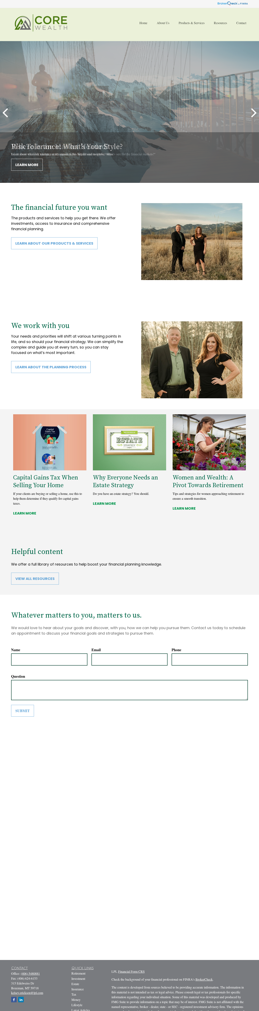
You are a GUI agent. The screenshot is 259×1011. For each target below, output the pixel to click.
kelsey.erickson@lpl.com (27, 993)
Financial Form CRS (131, 971)
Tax (73, 994)
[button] (143, 23)
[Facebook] (14, 999)
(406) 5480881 (30, 973)
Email (96, 649)
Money (76, 999)
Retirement (78, 973)
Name (15, 649)
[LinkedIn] (21, 999)
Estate (75, 984)
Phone (176, 649)
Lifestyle (76, 1005)
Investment (78, 978)
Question (18, 676)
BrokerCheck (204, 979)
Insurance (77, 989)
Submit (22, 710)
